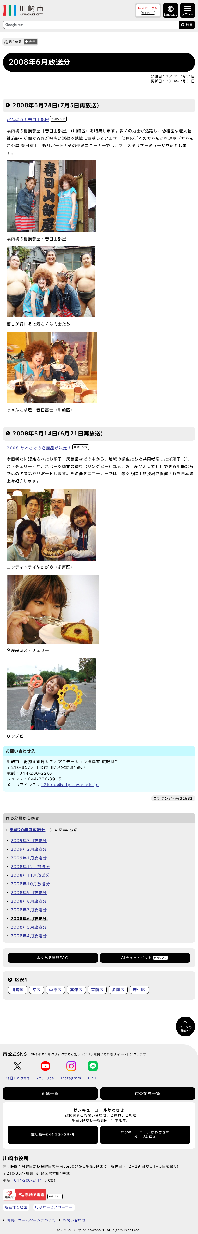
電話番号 (53, 1134)
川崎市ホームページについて (31, 1220)
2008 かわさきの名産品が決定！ (47, 448)
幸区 (36, 990)
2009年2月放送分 (29, 849)
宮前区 (97, 990)
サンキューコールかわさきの (145, 1135)
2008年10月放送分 (30, 884)
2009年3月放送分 (29, 841)
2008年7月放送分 (29, 910)
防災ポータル (148, 10)
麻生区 (139, 990)
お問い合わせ (74, 1220)
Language (170, 14)
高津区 (76, 990)
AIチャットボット (144, 957)
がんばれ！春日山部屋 (36, 120)
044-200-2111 (28, 1180)
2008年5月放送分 (29, 927)
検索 (189, 24)
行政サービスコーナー (54, 1207)
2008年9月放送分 (29, 893)
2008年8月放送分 (29, 901)
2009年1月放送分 (29, 858)
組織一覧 (50, 1093)
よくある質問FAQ (53, 957)
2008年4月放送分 (29, 936)
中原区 (55, 990)
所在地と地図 (16, 1207)
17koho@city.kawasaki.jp (70, 785)
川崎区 (17, 990)
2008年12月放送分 (30, 867)
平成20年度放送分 (27, 830)
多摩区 (118, 990)
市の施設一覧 (148, 1093)
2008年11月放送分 (30, 875)
